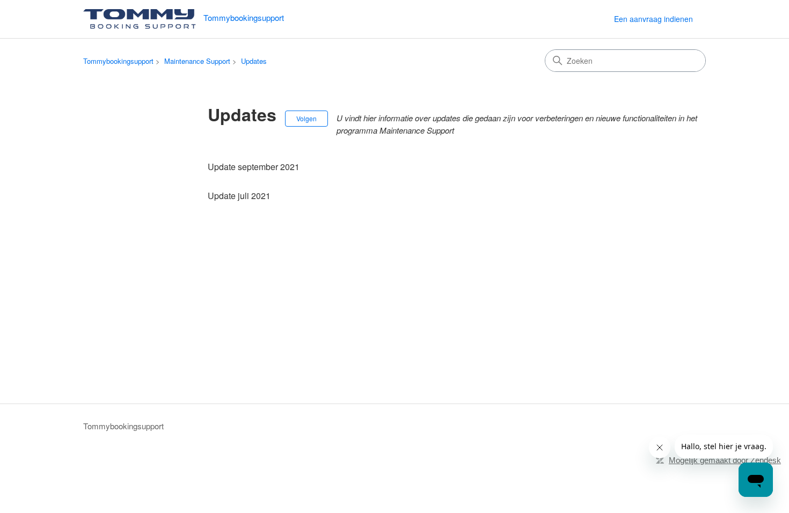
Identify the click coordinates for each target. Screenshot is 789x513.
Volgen (306, 118)
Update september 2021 (253, 166)
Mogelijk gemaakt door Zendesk (725, 460)
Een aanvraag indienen (653, 18)
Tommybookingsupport (118, 61)
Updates (254, 61)
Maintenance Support (197, 61)
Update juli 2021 (239, 195)
